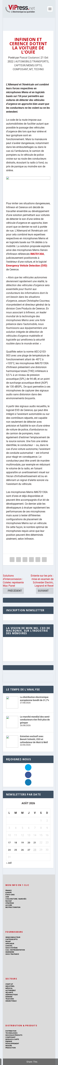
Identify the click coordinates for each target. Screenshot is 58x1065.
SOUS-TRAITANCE (12, 954)
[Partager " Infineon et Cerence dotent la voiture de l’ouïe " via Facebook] (12, 559)
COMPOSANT (20, 69)
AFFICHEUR (9, 943)
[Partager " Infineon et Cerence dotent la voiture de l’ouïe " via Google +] (25, 559)
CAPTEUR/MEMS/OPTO (28, 65)
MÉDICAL (9, 988)
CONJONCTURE (11, 899)
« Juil (9, 863)
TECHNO (39, 69)
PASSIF (8, 941)
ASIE (7, 897)
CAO (7, 950)
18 (15, 842)
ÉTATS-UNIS (10, 895)
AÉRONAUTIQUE (11, 995)
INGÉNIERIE (9, 952)
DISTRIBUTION (10, 1031)
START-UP (9, 984)
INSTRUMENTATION (17, 950)
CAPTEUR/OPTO (11, 939)
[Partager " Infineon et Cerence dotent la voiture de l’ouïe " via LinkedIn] (31, 559)
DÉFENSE (8, 997)
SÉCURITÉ (9, 992)
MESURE (8, 1046)
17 (9, 842)
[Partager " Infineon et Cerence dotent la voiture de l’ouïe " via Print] (44, 559)
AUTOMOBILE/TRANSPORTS (31, 61)
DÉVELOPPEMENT (12, 1043)
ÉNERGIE (8, 1041)
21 (35, 842)
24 (9, 850)
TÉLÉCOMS (9, 999)
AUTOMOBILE (10, 990)
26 (22, 850)
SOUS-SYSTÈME (11, 948)
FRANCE (8, 890)
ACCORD (8, 905)
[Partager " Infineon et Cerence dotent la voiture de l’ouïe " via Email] (38, 559)
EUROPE (8, 892)
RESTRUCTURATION (12, 907)
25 (15, 850)
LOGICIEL (8, 946)
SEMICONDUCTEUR (12, 937)
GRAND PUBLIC (11, 1001)
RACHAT (8, 901)
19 (22, 842)
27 (29, 850)
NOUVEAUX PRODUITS (13, 1035)
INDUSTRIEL (10, 986)
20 (29, 842)
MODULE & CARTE (12, 1039)
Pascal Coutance (29, 57)
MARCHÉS (22, 899)
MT (31, 69)
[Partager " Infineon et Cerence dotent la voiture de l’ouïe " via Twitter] (18, 559)
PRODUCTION (10, 1048)
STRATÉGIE (9, 903)
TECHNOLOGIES (11, 1033)
